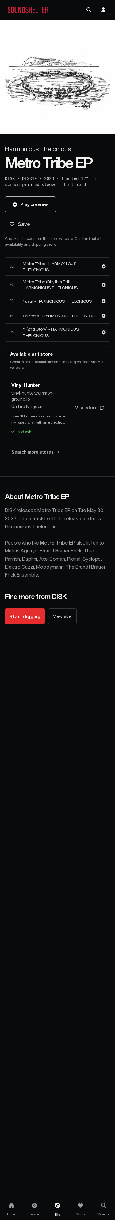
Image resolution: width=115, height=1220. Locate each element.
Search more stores (32, 452)
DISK (10, 178)
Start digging (24, 616)
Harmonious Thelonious (38, 149)
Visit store (86, 408)
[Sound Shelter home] (28, 10)
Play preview (34, 204)
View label (62, 616)
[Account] (103, 10)
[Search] (89, 10)
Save (24, 224)
